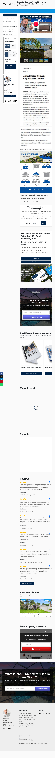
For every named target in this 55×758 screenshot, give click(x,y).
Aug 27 (14, 54)
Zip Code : (28, 223)
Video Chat (13, 46)
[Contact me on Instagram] (6, 92)
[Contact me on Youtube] (11, 92)
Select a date (8, 50)
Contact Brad (10, 95)
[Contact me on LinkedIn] (8, 92)
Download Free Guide (32, 373)
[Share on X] (1, 376)
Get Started (36, 258)
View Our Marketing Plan (36, 262)
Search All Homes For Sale (9, 18)
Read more (23, 492)
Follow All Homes (10, 15)
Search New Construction (9, 31)
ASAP (6, 55)
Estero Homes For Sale (8, 24)
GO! (43, 223)
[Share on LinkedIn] (1, 379)
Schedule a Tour (10, 66)
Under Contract (47, 600)
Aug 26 (10, 54)
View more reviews (27, 583)
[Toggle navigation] (4, 11)
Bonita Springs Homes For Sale (10, 26)
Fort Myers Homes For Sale (9, 21)
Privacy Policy (44, 743)
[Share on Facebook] (1, 373)
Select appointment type (9, 42)
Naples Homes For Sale (8, 29)
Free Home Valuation (7, 34)
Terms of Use (36, 743)
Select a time (8, 59)
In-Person (7, 45)
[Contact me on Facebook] (4, 92)
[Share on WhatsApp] (1, 384)
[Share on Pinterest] (1, 381)
